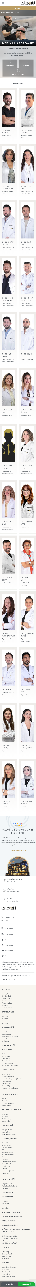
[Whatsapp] (10, 61)
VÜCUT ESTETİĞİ (8, 1070)
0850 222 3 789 (18, 74)
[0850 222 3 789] (18, 70)
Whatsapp (10, 65)
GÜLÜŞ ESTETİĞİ (8, 1179)
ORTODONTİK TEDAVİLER (12, 1217)
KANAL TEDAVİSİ (8, 1221)
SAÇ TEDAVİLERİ (8, 1012)
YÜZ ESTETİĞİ (7, 1050)
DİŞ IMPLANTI (7, 1192)
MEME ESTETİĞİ (8, 1027)
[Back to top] (18, 1284)
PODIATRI (6, 1263)
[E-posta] (26, 61)
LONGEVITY (6, 1247)
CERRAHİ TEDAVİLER (10, 1225)
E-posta (26, 65)
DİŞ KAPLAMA (7, 1197)
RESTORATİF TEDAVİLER (11, 1212)
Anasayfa (4, 12)
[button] (2, 3)
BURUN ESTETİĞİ (8, 1045)
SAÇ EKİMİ (6, 989)
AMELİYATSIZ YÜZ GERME (12, 1110)
